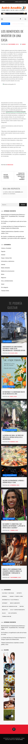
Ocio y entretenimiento (7, 281)
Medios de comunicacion (7, 271)
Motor (2, 274)
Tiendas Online (5, 290)
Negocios (10, 164)
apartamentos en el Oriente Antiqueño (16, 111)
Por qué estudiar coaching (6, 176)
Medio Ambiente (5, 268)
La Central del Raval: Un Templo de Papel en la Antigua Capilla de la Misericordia (13, 227)
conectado (17, 192)
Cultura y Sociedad (6, 248)
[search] (25, 19)
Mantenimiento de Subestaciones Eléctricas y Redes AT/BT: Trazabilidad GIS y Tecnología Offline (13, 216)
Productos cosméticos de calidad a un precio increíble (20, 176)
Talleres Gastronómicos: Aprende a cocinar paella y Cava (12, 232)
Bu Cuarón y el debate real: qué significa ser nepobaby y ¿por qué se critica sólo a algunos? (13, 237)
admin (24, 44)
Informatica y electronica (7, 261)
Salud (2, 284)
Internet (3, 264)
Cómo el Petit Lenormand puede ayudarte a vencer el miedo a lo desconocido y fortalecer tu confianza (12, 572)
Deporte (3, 251)
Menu (3, 1)
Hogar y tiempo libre (6, 258)
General (3, 254)
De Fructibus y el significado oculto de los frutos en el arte (13, 222)
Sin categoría (4, 287)
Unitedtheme (19, 739)
